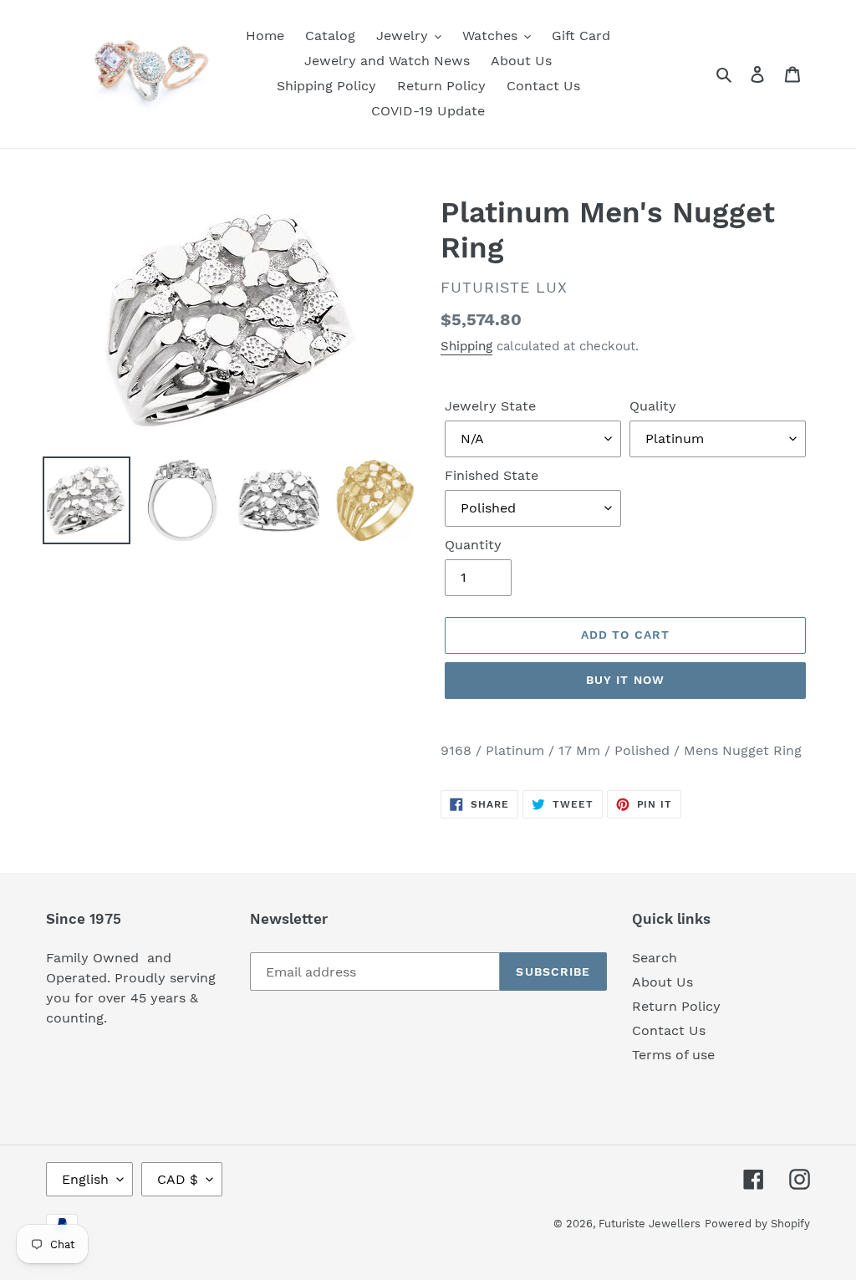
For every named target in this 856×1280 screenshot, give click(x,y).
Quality (652, 406)
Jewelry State (490, 406)
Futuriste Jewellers (650, 1223)
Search (654, 958)
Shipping (466, 346)
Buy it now (625, 679)
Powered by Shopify (757, 1223)
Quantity (473, 545)
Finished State (491, 475)
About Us (662, 982)
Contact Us (669, 1030)
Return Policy (676, 1006)
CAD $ (177, 1179)
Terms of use (673, 1055)
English (85, 1179)
